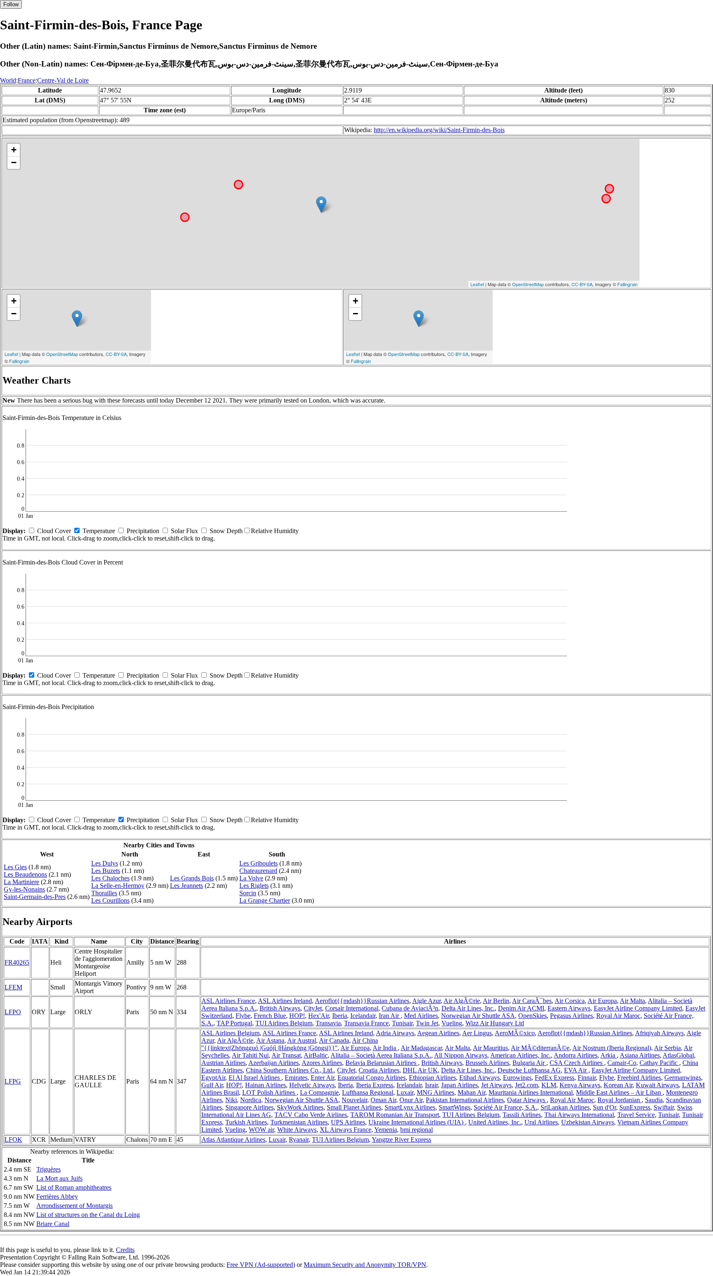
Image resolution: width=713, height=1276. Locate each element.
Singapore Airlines (249, 1107)
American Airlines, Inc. (520, 1055)
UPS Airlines (348, 1122)
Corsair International (351, 1008)
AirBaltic (316, 1055)
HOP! (297, 1015)
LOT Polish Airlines (269, 1092)
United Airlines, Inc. (494, 1122)
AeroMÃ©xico (515, 1032)
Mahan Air (471, 1092)
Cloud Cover (54, 530)
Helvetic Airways (312, 1085)
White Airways (296, 1129)
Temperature (99, 530)
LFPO (13, 1011)
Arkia (608, 1055)
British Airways (280, 1008)
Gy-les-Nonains (24, 889)
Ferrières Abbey (57, 1196)
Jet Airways (496, 1085)
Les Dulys (104, 863)
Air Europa (602, 1000)
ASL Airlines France (228, 1000)
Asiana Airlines (640, 1055)
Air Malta (632, 1000)
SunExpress (634, 1107)
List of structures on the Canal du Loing (88, 1214)
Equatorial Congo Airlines (372, 1077)
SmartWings (454, 1107)
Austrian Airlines (223, 1062)
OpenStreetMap (528, 284)
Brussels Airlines (487, 1062)
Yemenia (385, 1129)
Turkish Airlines (246, 1122)
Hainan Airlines (265, 1085)
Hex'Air (318, 1015)
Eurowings (517, 1077)
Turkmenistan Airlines (299, 1122)
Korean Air (618, 1085)
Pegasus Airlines (571, 1015)
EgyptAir (213, 1077)
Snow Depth (226, 530)
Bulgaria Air (529, 1062)
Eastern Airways (569, 1008)
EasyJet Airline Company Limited (638, 1008)
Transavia (328, 1023)
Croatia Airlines (379, 1070)
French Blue (270, 1015)
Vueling (451, 1023)
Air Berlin (496, 1000)
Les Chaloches (110, 878)
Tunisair (402, 1023)
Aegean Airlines (438, 1032)
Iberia (339, 1015)
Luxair (405, 1092)
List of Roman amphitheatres (73, 1187)
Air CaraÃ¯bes (532, 1000)
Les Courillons (110, 900)
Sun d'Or (604, 1107)
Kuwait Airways (657, 1085)
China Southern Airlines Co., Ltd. (290, 1070)
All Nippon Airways (460, 1055)
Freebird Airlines (639, 1077)
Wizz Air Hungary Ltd (494, 1023)
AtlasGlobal (678, 1055)
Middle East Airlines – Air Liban (619, 1092)
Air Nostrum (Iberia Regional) (611, 1047)
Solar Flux (184, 530)
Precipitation (143, 530)
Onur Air (411, 1099)
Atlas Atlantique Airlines (233, 1139)
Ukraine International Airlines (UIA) (416, 1122)
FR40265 (17, 962)
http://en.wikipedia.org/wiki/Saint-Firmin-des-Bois (439, 129)
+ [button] (14, 150)
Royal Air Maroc (618, 1015)
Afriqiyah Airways (659, 1032)
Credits (125, 1249)
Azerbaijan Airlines (273, 1062)
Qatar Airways (527, 1099)
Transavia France (366, 1023)
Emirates (296, 1077)
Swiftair (664, 1107)
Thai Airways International (579, 1114)
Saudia (654, 1099)
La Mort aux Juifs (59, 1178)
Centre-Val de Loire (63, 80)
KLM (548, 1085)
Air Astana (270, 1040)
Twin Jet (427, 1023)
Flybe (243, 1015)
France (26, 80)
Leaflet (477, 284)
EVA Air (576, 1070)
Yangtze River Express (401, 1139)
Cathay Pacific (659, 1062)
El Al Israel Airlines (255, 1077)
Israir (431, 1085)
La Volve (251, 878)
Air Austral (301, 1040)
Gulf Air (212, 1085)
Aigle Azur (426, 1000)
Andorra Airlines (575, 1055)
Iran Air (390, 1015)
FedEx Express (554, 1077)
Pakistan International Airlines (465, 1099)
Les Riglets (254, 885)
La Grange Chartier (264, 900)
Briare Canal (52, 1223)
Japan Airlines (459, 1085)
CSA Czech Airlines (577, 1062)
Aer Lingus (477, 1032)
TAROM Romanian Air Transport (394, 1114)
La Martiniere (21, 881)
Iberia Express (374, 1085)
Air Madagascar (421, 1047)
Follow (11, 4)
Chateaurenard (258, 870)
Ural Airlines (541, 1122)
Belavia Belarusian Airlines (381, 1062)
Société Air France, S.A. (505, 1107)
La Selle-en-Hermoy (117, 885)
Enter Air (322, 1077)
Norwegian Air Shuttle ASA (478, 1015)
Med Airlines (421, 1015)
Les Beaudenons (25, 874)
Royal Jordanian (619, 1099)
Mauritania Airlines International (531, 1092)
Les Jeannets (186, 885)
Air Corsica (570, 1000)
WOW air (261, 1129)
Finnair (587, 1077)
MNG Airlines (435, 1092)
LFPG (13, 1081)
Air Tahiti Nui (250, 1055)
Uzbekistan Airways (587, 1122)
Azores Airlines (322, 1062)
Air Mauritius (490, 1047)
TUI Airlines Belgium (283, 1023)
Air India (385, 1047)
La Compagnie (319, 1092)
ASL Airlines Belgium (230, 1032)
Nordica (250, 1099)
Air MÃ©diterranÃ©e (540, 1047)
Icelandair (362, 1015)
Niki (231, 1099)
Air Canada (334, 1040)
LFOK (13, 1139)
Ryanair (299, 1139)
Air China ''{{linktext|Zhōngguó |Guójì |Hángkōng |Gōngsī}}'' (289, 1044)
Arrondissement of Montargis (74, 1205)
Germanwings (682, 1077)
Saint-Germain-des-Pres (35, 896)
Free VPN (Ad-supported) (261, 1264)
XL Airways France (345, 1129)
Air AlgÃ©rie (462, 1000)
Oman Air (383, 1099)
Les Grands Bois (192, 878)
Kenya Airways (580, 1085)
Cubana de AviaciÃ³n (410, 1008)
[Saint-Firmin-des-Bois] (321, 204)
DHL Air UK (420, 1070)
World (8, 80)
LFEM (13, 987)
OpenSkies (532, 1015)
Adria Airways (395, 1032)
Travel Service (636, 1114)
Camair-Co (621, 1062)
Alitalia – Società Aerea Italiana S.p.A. (381, 1055)
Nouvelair (354, 1099)
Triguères (48, 1169)
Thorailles (104, 893)
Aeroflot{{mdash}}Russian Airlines (362, 1000)
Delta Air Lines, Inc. (468, 1008)
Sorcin (247, 893)
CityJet (313, 1008)
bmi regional (416, 1129)
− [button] (14, 162)
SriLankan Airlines (565, 1107)
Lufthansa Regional (367, 1092)
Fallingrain (627, 284)
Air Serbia (667, 1047)
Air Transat (286, 1055)
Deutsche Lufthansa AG (529, 1070)
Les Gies (15, 866)
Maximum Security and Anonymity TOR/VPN (365, 1264)
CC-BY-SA (582, 284)
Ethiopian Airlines (432, 1077)
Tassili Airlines (522, 1114)
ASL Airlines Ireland (285, 1000)
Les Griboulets (258, 863)
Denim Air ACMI (521, 1008)
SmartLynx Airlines (410, 1107)
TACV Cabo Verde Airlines (310, 1114)
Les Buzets (105, 870)
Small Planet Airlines (354, 1107)
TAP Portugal (234, 1023)
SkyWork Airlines (300, 1107)
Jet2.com (526, 1085)
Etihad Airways (479, 1077)
